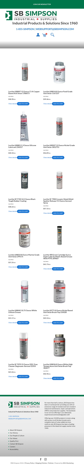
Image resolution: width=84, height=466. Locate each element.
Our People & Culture (17, 435)
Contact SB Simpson (16, 444)
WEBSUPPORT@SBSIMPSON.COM (19, 419)
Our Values (13, 438)
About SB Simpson (16, 430)
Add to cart (23, 104)
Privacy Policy (29, 463)
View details (12, 104)
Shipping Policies (41, 463)
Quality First (14, 441)
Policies (50, 463)
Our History (14, 433)
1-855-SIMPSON (13, 416)
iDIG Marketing (68, 463)
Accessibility (14, 449)
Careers (12, 447)
